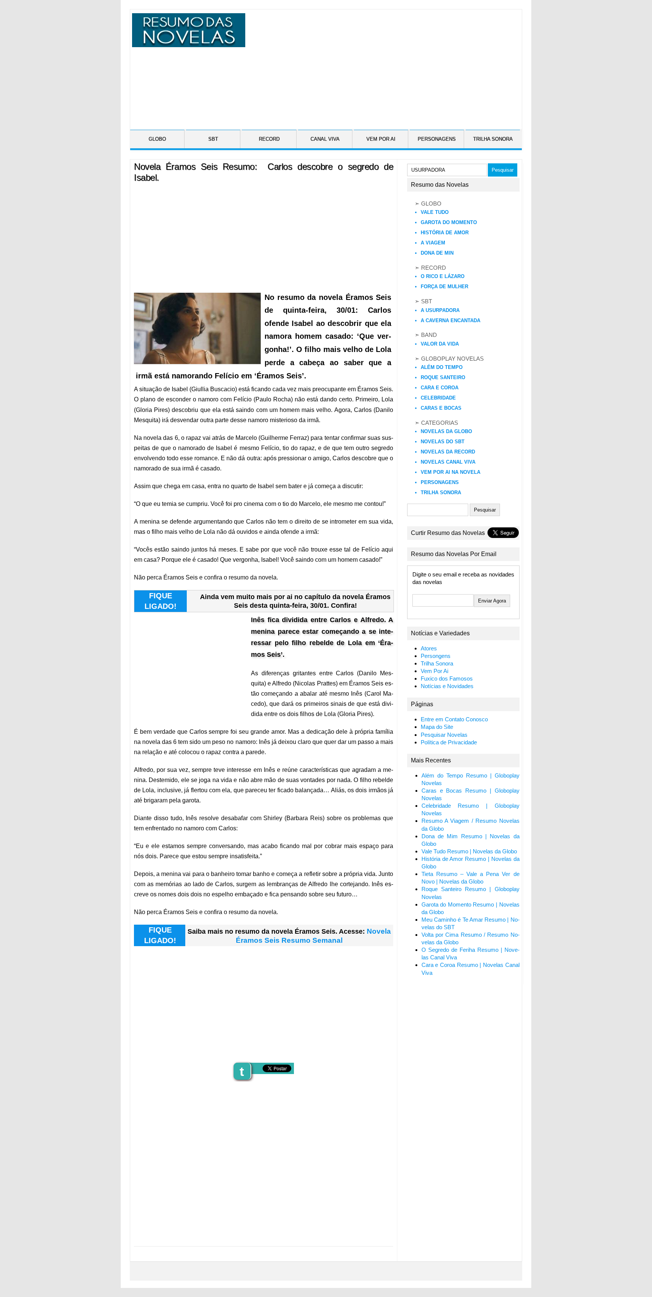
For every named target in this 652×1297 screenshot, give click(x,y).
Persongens (436, 656)
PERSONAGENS (437, 139)
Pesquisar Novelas (444, 735)
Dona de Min (437, 253)
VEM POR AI (380, 139)
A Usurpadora (440, 310)
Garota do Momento (449, 222)
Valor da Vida (440, 344)
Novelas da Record (448, 452)
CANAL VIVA (325, 139)
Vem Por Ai (434, 671)
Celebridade (438, 398)
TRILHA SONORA (493, 139)
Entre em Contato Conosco (454, 719)
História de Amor (445, 232)
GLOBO (157, 139)
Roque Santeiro (443, 377)
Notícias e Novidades (447, 686)
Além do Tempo (442, 367)
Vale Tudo (435, 212)
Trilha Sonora (441, 492)
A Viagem (433, 243)
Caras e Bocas (441, 408)
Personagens (440, 482)
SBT (213, 139)
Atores (429, 648)
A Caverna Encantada (450, 320)
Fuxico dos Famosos (447, 679)
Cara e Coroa (439, 387)
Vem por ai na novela (450, 472)
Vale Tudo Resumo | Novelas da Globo (469, 851)
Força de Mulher (444, 286)
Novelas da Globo (446, 431)
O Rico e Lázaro (442, 276)
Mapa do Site (437, 727)
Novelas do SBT (442, 441)
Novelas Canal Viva (448, 462)
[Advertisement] (382, 66)
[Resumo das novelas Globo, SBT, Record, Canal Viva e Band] (187, 42)
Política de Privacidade (449, 742)
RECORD (269, 139)
